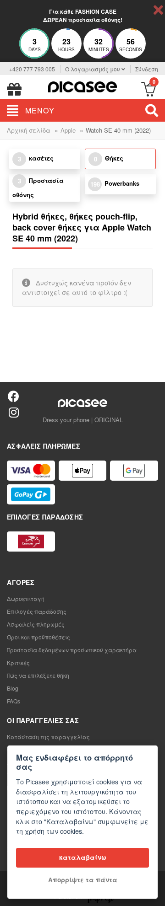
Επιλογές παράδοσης (36, 611)
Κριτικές (18, 662)
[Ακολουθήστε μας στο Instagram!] (13, 412)
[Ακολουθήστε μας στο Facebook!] (13, 396)
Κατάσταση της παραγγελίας (48, 736)
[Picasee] (82, 86)
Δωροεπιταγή (25, 598)
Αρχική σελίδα (28, 130)
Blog (12, 688)
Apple (68, 130)
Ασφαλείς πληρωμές (36, 624)
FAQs (13, 701)
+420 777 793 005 (32, 69)
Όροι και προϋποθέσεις (38, 637)
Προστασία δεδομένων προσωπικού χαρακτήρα (72, 650)
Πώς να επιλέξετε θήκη (38, 675)
